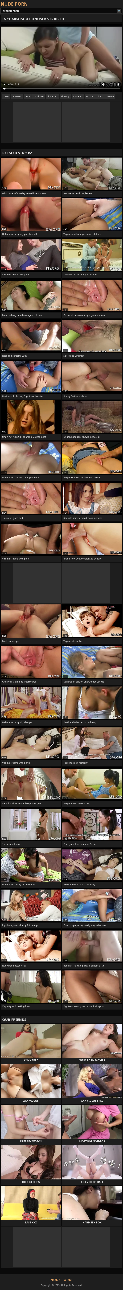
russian (90, 96)
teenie (110, 96)
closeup (65, 96)
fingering (52, 96)
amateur (17, 96)
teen (6, 96)
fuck (27, 96)
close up (77, 96)
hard (100, 96)
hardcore (39, 96)
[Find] (119, 11)
